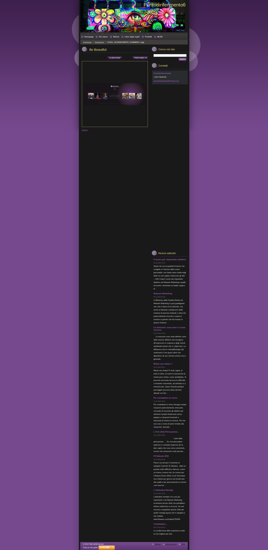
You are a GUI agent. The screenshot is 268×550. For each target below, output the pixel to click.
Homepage (87, 42)
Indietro (85, 130)
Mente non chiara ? (163, 364)
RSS (183, 544)
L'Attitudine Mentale (163, 490)
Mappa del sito (171, 544)
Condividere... (160, 524)
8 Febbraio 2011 (161, 456)
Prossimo (140, 58)
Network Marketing (163, 293)
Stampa (158, 544)
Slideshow (114, 58)
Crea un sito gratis (90, 548)
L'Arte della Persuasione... (166, 432)
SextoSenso (99, 42)
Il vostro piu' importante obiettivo (170, 259)
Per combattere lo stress (165, 398)
